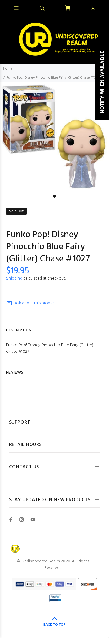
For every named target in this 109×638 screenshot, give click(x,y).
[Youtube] (33, 519)
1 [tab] (54, 196)
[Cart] (67, 8)
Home (7, 69)
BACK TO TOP (54, 625)
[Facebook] (11, 519)
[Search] (42, 8)
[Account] (93, 8)
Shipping (14, 278)
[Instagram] (22, 519)
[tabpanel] (54, 137)
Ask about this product (35, 303)
